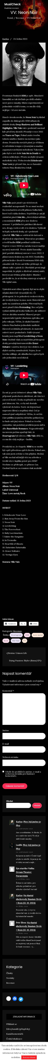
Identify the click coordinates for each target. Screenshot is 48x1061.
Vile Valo (15, 641)
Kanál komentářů (14, 1034)
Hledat (9, 801)
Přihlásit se (11, 1024)
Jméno (5, 730)
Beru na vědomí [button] (29, 1057)
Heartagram (16, 635)
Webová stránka (10, 757)
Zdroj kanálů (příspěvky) (18, 1029)
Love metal (37, 635)
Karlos (5, 39)
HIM (27, 635)
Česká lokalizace (14, 1038)
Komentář (8, 690)
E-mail (5, 744)
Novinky (10, 978)
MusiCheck (12, 4)
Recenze (17, 631)
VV (24, 641)
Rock (6, 641)
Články (9, 973)
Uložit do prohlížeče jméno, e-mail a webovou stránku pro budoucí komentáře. (23, 774)
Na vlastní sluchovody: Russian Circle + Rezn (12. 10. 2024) (29, 899)
